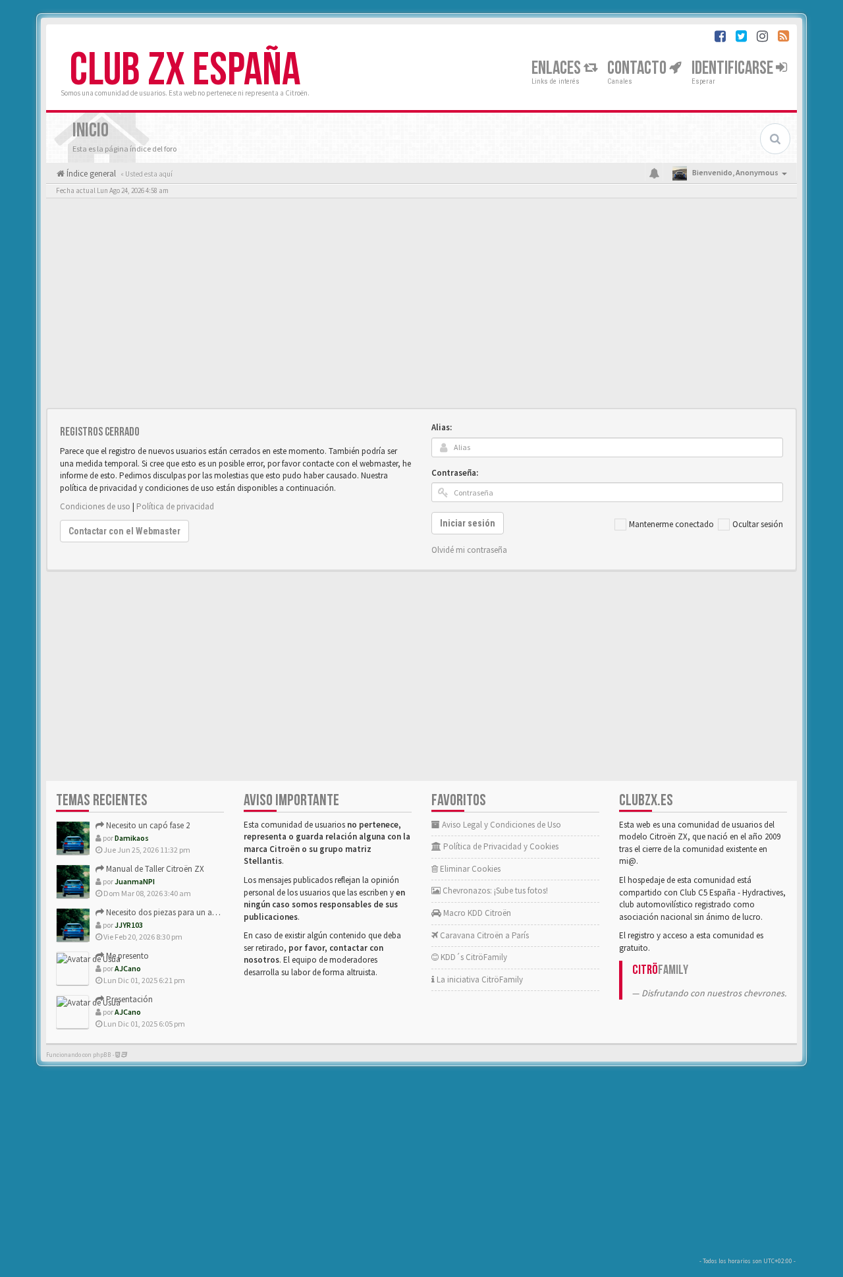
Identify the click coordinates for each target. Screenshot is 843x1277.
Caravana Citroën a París (483, 935)
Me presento (126, 955)
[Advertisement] (421, 306)
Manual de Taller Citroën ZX (154, 868)
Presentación (128, 999)
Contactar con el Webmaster (124, 531)
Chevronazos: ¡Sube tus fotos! (494, 890)
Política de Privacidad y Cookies (499, 846)
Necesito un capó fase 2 (147, 825)
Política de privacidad (175, 506)
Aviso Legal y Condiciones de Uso (500, 824)
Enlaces (557, 68)
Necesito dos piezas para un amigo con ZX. (182, 912)
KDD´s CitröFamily (473, 957)
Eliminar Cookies (469, 868)
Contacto (638, 68)
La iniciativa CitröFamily (479, 979)
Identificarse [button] (734, 68)
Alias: (441, 427)
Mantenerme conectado (671, 524)
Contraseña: (454, 472)
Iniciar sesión (467, 523)
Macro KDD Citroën (476, 913)
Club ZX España (185, 70)
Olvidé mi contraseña (469, 549)
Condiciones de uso (95, 506)
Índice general (90, 173)
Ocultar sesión (757, 524)
